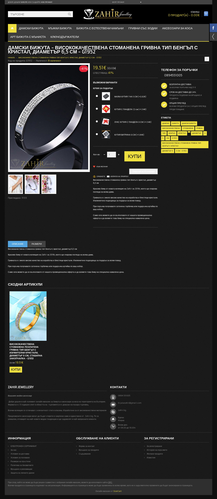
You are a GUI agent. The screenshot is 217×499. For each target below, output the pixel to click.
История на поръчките (157, 450)
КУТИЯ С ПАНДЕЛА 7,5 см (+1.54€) (130, 109)
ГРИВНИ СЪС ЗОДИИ (142, 28)
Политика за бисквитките (22, 465)
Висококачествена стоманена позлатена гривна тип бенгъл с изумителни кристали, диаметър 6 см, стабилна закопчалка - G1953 (26, 351)
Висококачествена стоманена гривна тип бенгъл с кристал (181, 144)
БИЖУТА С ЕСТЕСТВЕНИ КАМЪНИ (100, 28)
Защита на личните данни (22, 473)
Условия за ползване (20, 457)
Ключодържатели (65, 37)
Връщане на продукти (89, 450)
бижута (175, 123)
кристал (182, 133)
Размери (37, 244)
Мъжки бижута (60, 28)
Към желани (102, 167)
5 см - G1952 (181, 151)
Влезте (24, 2)
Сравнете (101, 176)
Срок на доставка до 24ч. (182, 92)
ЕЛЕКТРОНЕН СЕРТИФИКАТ (24, 446)
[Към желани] (37, 337)
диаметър (196, 133)
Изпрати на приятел (119, 176)
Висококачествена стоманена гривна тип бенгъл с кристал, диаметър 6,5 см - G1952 (60, 57)
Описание (18, 244)
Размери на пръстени (21, 461)
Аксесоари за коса (177, 28)
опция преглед (177, 103)
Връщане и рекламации (21, 469)
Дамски (165, 123)
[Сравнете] (43, 337)
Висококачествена (171, 128)
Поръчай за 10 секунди (143, 171)
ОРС (110, 482)
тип (164, 133)
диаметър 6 (167, 151)
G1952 (174, 138)
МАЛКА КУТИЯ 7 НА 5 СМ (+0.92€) (130, 96)
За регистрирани (154, 446)
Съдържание (85, 454)
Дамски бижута (189, 123)
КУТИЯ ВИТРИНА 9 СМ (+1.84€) (129, 135)
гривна (199, 128)
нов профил (46, 2)
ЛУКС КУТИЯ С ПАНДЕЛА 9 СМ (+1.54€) (132, 122)
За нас (14, 450)
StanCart (117, 491)
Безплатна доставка (180, 84)
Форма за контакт (87, 446)
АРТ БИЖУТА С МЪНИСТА (28, 37)
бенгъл (172, 133)
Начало (11, 57)
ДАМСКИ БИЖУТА (31, 28)
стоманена (188, 128)
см (167, 138)
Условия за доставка (20, 454)
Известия (151, 457)
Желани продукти (155, 454)
